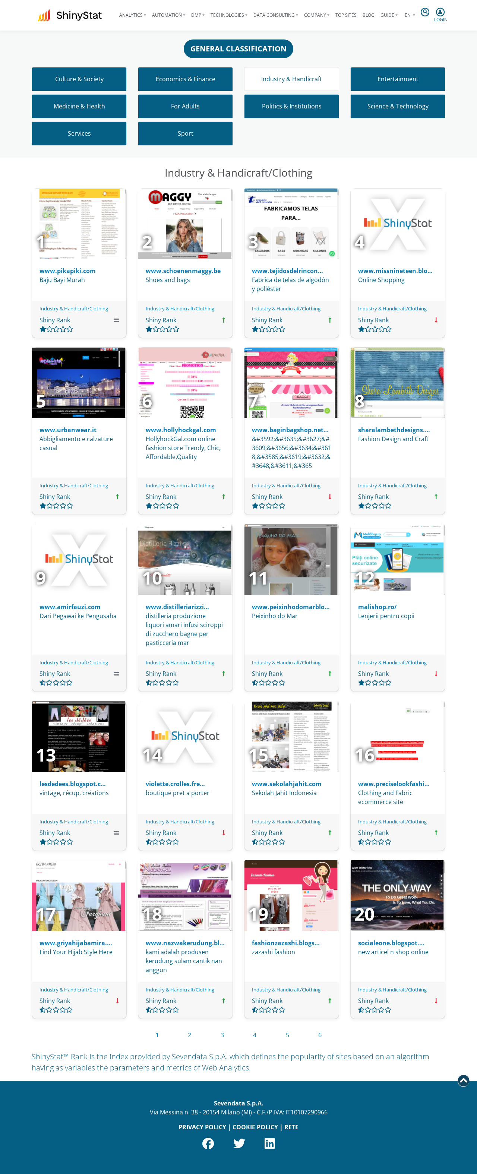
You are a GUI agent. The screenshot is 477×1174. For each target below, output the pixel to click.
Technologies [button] (227, 15)
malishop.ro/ (377, 607)
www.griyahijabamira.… (76, 943)
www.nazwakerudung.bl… (185, 943)
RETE (291, 1127)
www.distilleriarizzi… (177, 607)
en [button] (408, 15)
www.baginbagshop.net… (290, 430)
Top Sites (346, 15)
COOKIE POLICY (255, 1127)
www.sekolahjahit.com (287, 784)
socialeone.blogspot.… (391, 943)
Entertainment (398, 79)
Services (79, 133)
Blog (369, 15)
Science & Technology (398, 106)
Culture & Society (79, 79)
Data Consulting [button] (274, 15)
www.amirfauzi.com (70, 607)
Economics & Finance (185, 79)
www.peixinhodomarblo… (291, 607)
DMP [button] (196, 15)
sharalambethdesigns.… (394, 430)
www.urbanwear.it (68, 430)
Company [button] (315, 15)
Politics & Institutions (292, 106)
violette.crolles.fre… (175, 784)
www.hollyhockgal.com (181, 430)
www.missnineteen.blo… (395, 271)
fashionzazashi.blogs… (286, 943)
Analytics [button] (131, 15)
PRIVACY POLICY (202, 1127)
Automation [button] (167, 15)
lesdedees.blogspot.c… (73, 784)
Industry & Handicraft (291, 79)
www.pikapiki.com (68, 271)
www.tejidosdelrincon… (287, 271)
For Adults (185, 106)
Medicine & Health (79, 106)
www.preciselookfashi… (394, 784)
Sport (185, 133)
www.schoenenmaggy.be (183, 271)
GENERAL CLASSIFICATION (238, 49)
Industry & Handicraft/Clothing (74, 308)
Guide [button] (387, 15)
